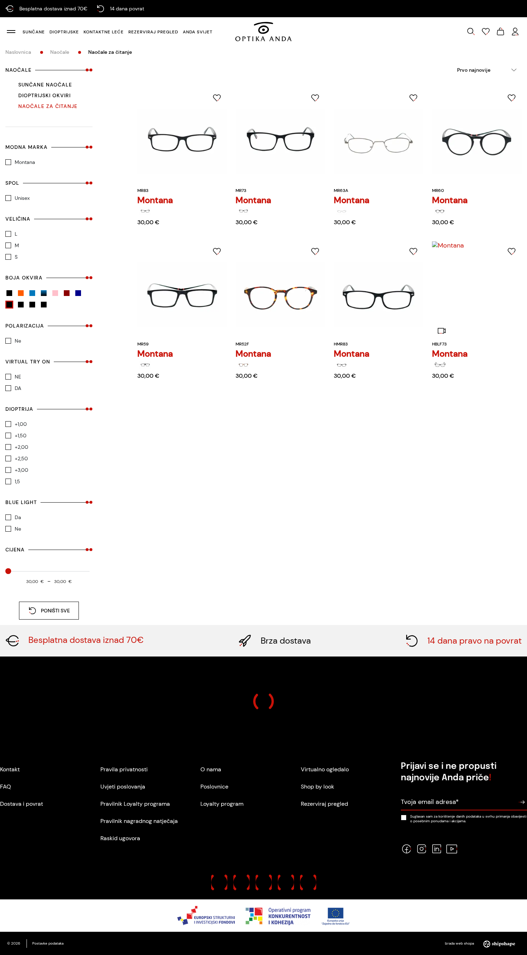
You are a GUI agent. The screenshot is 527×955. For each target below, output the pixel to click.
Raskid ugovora (120, 838)
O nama (210, 769)
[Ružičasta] (55, 293)
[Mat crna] (9, 293)
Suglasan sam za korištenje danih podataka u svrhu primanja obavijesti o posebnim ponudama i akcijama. (468, 818)
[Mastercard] (219, 882)
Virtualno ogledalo (325, 769)
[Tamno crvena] (67, 293)
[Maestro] (241, 882)
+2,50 (21, 458)
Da (18, 517)
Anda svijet (198, 32)
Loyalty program (221, 804)
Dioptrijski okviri (44, 95)
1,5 (17, 481)
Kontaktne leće (104, 32)
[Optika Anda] (263, 32)
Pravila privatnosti (124, 769)
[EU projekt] (263, 915)
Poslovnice (214, 786)
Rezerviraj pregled (153, 32)
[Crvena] (21, 305)
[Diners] (286, 882)
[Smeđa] (32, 305)
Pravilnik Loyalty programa (135, 804)
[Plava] (32, 293)
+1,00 (21, 424)
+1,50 (21, 435)
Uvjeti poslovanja (122, 786)
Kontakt (10, 769)
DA (18, 388)
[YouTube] (451, 849)
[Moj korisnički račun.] (515, 31)
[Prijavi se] (521, 802)
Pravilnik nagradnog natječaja (139, 821)
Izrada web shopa (460, 943)
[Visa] (264, 882)
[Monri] (308, 882)
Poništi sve (55, 610)
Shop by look (317, 786)
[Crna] (9, 305)
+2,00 (21, 447)
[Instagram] (421, 849)
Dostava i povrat (21, 804)
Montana (25, 162)
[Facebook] (406, 849)
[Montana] (145, 211)
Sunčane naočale (45, 84)
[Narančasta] (21, 293)
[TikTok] (467, 849)
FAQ (5, 786)
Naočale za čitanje (47, 106)
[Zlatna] (44, 305)
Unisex (22, 198)
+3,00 (21, 470)
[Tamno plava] (78, 293)
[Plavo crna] (44, 293)
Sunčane (34, 32)
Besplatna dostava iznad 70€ (86, 639)
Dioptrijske (64, 32)
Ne (18, 341)
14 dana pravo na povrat (474, 640)
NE (18, 376)
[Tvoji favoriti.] (485, 31)
